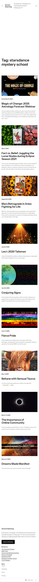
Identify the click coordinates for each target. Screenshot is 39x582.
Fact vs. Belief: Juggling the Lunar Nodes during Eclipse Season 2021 (18, 156)
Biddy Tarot (5, 551)
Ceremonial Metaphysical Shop (10, 553)
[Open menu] (36, 6)
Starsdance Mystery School (9, 558)
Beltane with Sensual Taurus (18, 378)
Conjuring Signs (11, 292)
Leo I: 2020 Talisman (14, 251)
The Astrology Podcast (8, 549)
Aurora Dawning (8, 6)
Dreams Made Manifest (16, 463)
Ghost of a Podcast (7, 554)
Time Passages (6, 560)
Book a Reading (8, 542)
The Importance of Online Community (13, 421)
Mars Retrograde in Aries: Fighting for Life (17, 205)
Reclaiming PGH (6, 556)
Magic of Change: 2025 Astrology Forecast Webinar (18, 105)
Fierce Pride (9, 335)
